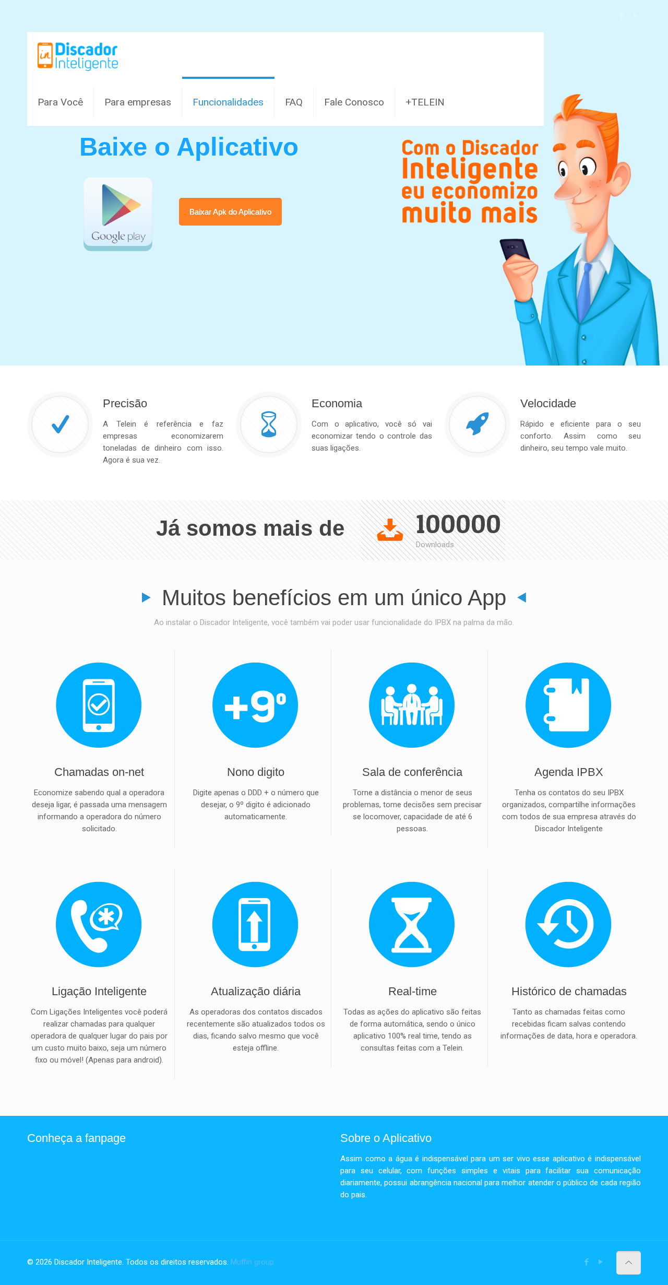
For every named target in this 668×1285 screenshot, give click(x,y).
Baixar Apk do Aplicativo (230, 211)
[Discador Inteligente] (78, 55)
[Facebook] (621, 16)
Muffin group (252, 1262)
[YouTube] (635, 16)
